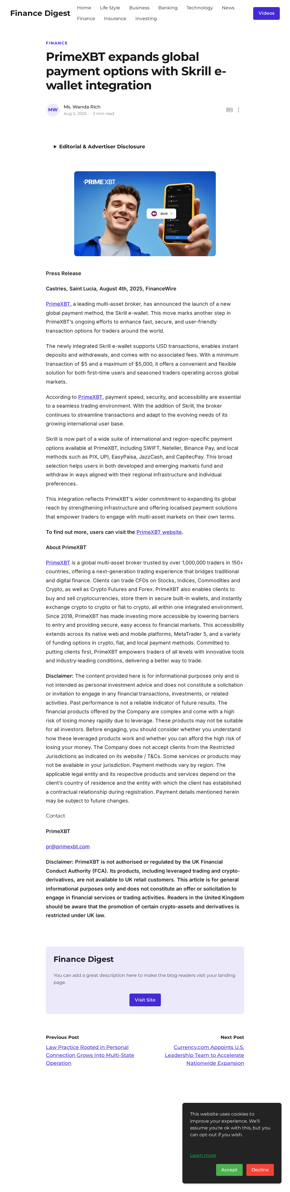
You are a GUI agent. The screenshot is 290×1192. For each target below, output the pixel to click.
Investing (146, 18)
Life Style (110, 7)
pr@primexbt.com (68, 846)
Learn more (203, 1155)
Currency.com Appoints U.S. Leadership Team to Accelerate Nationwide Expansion (204, 1055)
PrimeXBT (58, 304)
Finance (86, 18)
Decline (260, 1169)
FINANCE (57, 43)
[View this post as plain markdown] (229, 110)
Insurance (115, 18)
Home (84, 7)
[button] (238, 110)
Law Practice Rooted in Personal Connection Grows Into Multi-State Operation (90, 1055)
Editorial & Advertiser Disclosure (102, 147)
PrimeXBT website (159, 532)
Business (139, 7)
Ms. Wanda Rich (82, 107)
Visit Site (145, 1000)
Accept (229, 1169)
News (228, 7)
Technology (200, 7)
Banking (168, 7)
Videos (266, 13)
